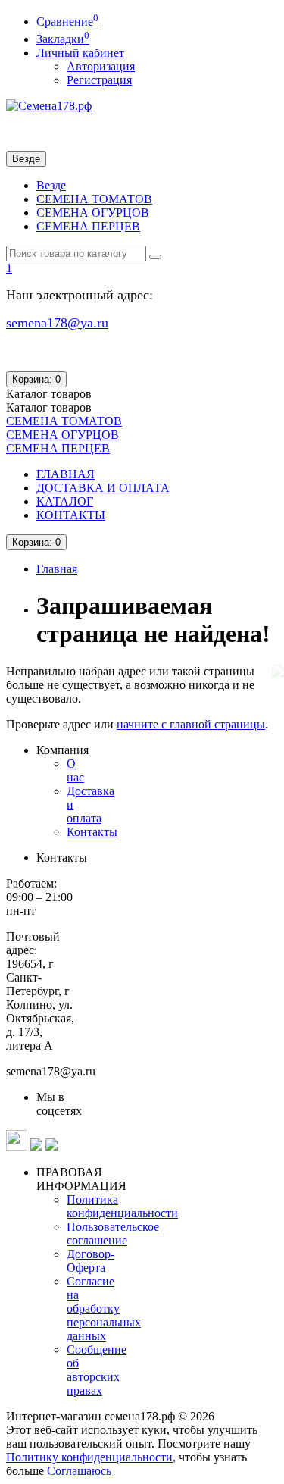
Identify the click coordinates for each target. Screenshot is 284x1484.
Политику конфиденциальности (89, 1457)
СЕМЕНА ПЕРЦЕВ (88, 226)
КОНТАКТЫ (70, 515)
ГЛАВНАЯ (65, 474)
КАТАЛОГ (64, 501)
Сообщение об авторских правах (96, 1370)
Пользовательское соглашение (113, 1233)
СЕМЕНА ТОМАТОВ (94, 199)
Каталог (49, 407)
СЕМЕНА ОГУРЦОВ (92, 212)
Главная (56, 568)
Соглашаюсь (79, 1470)
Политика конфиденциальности (122, 1206)
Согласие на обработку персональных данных (104, 1308)
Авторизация (101, 66)
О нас (75, 770)
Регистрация (99, 80)
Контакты (92, 831)
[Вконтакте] (51, 1146)
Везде (51, 185)
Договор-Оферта (90, 1261)
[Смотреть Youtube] (36, 1146)
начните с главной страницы (191, 724)
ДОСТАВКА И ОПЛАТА (103, 487)
